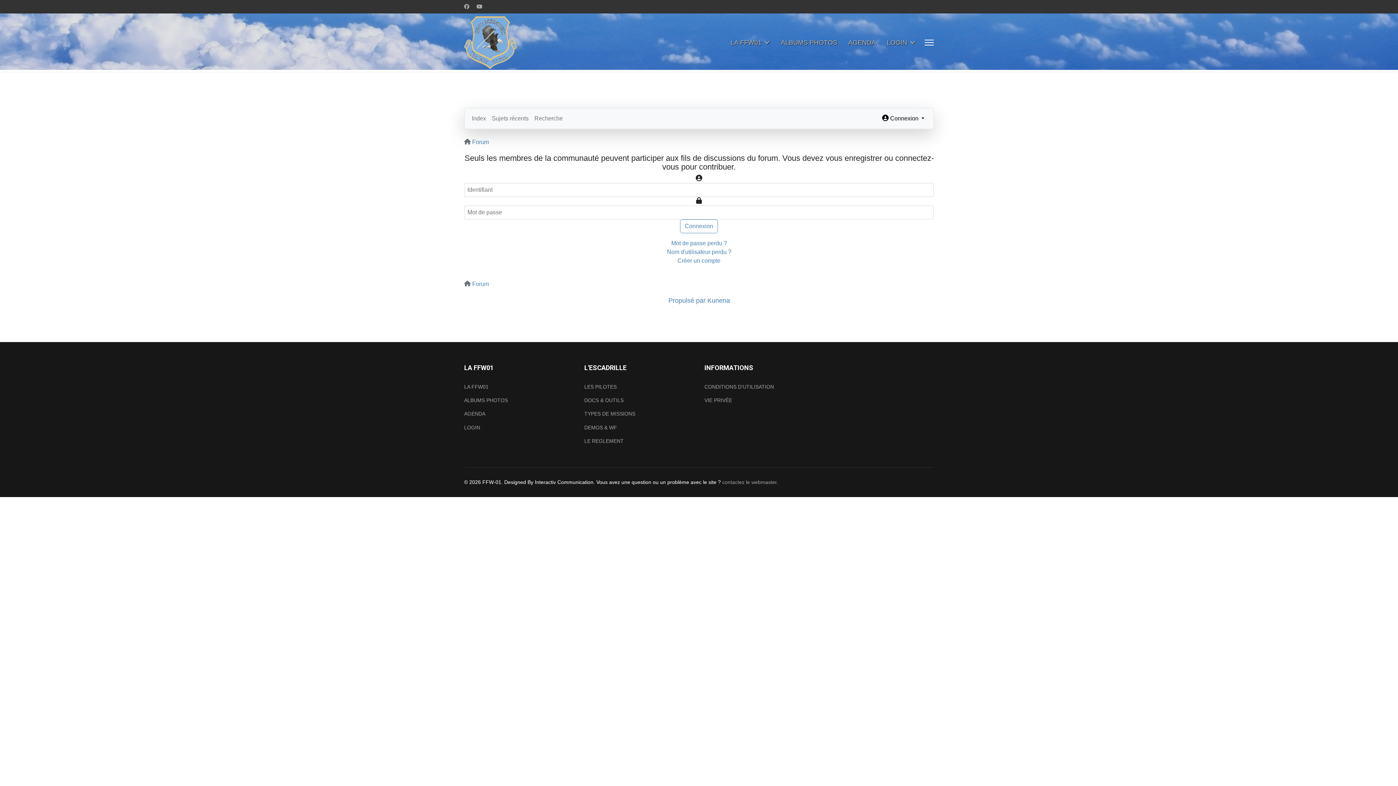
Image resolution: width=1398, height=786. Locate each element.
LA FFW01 (746, 42)
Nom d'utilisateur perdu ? (699, 252)
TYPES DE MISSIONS (609, 414)
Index (479, 118)
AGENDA (862, 42)
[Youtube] (479, 6)
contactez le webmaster (749, 482)
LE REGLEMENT (604, 441)
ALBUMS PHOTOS (809, 42)
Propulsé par (687, 300)
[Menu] (929, 42)
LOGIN (897, 42)
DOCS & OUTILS (604, 400)
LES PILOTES (600, 387)
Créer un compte (699, 261)
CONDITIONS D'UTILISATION (739, 387)
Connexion (699, 226)
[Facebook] (466, 6)
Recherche (548, 118)
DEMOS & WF (600, 427)
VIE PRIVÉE (718, 400)
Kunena (718, 300)
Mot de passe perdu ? (699, 243)
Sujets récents (510, 118)
